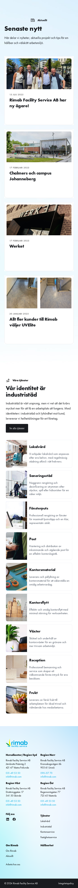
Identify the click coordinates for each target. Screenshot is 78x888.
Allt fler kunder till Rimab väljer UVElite (33, 322)
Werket (16, 246)
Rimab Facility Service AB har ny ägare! (37, 103)
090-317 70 (46, 773)
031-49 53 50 (13, 773)
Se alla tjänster (16, 428)
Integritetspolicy (66, 883)
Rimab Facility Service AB (25, 883)
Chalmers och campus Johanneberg (30, 176)
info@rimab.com (14, 776)
